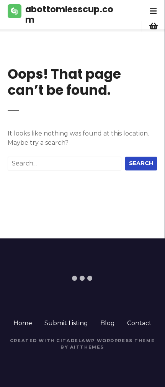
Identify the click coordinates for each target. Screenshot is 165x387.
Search (141, 163)
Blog (107, 323)
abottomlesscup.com (69, 14)
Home (22, 323)
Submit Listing (66, 323)
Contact (139, 323)
